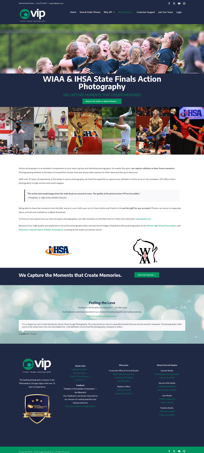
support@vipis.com (56, 3)
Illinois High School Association (162, 225)
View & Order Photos (26, 3)
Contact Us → (80, 380)
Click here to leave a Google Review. (102, 316)
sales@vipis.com (143, 218)
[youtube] (179, 451)
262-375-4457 (123, 381)
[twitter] (174, 451)
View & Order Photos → (80, 376)
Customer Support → (80, 369)
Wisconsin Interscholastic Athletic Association (41, 229)
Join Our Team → (80, 373)
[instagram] (184, 451)
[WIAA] (145, 238)
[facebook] (169, 451)
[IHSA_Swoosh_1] (59, 246)
